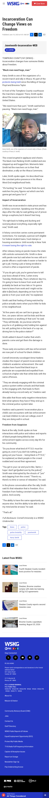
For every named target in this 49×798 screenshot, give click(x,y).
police (23, 527)
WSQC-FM (40, 689)
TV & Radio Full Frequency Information (19, 747)
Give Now (40, 3)
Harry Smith (14, 538)
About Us (8, 696)
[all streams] (46, 795)
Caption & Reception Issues (15, 752)
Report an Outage (11, 757)
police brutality (16, 532)
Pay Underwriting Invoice (14, 767)
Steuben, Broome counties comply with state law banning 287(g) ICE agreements (31, 589)
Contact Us (9, 721)
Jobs (6, 716)
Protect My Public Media (14, 741)
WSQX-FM (15, 689)
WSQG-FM (23, 689)
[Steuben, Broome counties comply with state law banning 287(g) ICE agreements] (10, 587)
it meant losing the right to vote (17, 245)
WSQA (34, 689)
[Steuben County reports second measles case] (10, 605)
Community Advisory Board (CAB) (17, 711)
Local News (23, 565)
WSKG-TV (14, 691)
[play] (3, 795)
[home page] (12, 646)
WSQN (7, 691)
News (12, 527)
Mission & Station (11, 701)
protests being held (11, 82)
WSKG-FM (8, 689)
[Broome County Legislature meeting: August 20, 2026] (10, 623)
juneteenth (32, 532)
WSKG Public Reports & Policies (16, 731)
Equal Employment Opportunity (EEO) (19, 736)
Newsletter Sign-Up (12, 762)
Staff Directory (10, 726)
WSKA (20, 691)
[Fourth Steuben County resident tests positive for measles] (10, 570)
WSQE (29, 689)
